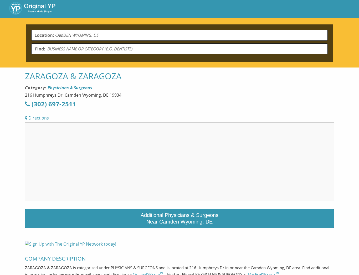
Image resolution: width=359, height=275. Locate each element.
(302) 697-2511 (53, 104)
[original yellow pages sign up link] (70, 244)
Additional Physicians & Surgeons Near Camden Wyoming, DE (179, 218)
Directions (38, 118)
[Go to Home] (32, 9)
